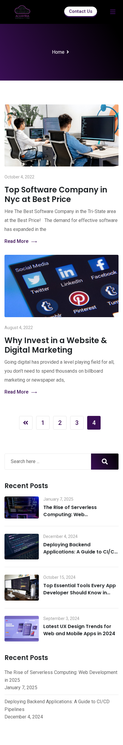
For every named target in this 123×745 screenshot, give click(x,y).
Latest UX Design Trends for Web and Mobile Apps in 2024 (79, 630)
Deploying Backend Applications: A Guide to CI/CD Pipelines (80, 551)
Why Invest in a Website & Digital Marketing (55, 345)
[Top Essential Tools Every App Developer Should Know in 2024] (21, 587)
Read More (16, 241)
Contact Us (80, 11)
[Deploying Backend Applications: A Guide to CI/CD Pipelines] (21, 546)
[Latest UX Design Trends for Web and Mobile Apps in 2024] (21, 628)
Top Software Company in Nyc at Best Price (55, 194)
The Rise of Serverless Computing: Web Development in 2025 (70, 514)
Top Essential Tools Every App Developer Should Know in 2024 (79, 592)
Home (58, 52)
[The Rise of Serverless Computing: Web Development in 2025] (21, 507)
